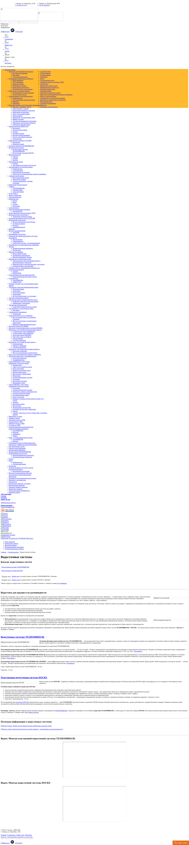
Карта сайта (29, 837)
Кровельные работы (11, 543)
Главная (3, 552)
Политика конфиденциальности (16, 837)
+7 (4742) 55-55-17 (21, 5)
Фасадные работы (11, 545)
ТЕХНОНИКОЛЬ (61, 710)
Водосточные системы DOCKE (12, 570)
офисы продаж (34, 712)
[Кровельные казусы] (8, 503)
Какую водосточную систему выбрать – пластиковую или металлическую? (38, 729)
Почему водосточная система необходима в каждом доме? (32, 726)
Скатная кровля (13, 552)
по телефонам (62, 583)
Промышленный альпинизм (14, 547)
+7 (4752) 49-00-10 (44, 5)
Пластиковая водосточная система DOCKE (24, 677)
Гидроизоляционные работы (14, 549)
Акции (7, 51)
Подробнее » (138, 651)
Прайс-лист (9, 45)
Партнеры (3, 837)
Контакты (8, 63)
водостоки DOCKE (22, 702)
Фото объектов (10, 542)
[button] (181, 843)
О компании (9, 39)
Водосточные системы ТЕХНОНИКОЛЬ (15, 567)
